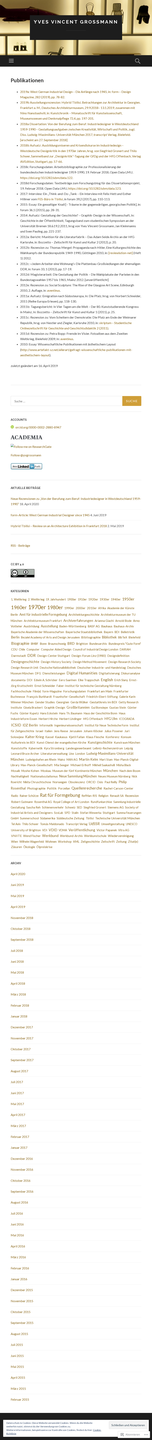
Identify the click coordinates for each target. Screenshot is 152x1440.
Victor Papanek (107, 830)
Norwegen (59, 782)
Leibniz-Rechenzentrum (108, 748)
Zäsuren (16, 847)
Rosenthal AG (43, 802)
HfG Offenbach (93, 718)
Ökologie (29, 847)
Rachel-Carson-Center (118, 788)
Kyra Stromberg (54, 748)
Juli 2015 (17, 1344)
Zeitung (121, 841)
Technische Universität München (117, 818)
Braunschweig (57, 643)
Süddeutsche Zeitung (70, 818)
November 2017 (22, 1038)
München (110, 771)
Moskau (46, 770)
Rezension (132, 795)
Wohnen (51, 841)
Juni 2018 (17, 961)
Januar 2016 (19, 1279)
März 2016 (18, 1257)
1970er (37, 607)
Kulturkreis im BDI (23, 742)
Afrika (102, 608)
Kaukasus (61, 737)
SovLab (58, 812)
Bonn (43, 643)
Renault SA (117, 795)
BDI (117, 632)
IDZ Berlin (30, 725)
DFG (38, 673)
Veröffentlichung (81, 830)
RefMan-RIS (89, 795)
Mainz (61, 759)
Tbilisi (90, 818)
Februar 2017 (20, 1136)
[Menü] (11, 61)
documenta (18, 680)
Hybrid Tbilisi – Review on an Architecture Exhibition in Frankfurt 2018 (59, 526)
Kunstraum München (127, 742)
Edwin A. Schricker (46, 680)
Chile (22, 649)
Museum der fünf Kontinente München (77, 770)
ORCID (91, 782)
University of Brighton (26, 830)
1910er (82, 599)
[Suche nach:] (76, 401)
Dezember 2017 (22, 1027)
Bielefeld (134, 637)
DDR (31, 655)
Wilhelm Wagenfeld (31, 841)
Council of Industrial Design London (95, 649)
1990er (69, 608)
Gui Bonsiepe (99, 707)
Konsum (126, 737)
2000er (81, 608)
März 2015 (18, 1388)
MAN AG (72, 759)
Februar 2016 (20, 1268)
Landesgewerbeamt (78, 748)
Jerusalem (75, 731)
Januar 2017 (19, 1147)
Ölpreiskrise (44, 847)
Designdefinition (118, 655)
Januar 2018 (19, 1016)
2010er (92, 608)
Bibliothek (109, 637)
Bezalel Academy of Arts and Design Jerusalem (50, 637)
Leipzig (128, 748)
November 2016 (22, 1169)
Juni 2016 (17, 1224)
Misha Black (123, 765)
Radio (14, 795)
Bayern (108, 632)
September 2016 (22, 1191)
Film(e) (37, 691)
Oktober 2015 (20, 1312)
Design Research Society (124, 662)
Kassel (49, 737)
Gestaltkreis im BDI (103, 702)
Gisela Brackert (33, 707)
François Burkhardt (39, 696)
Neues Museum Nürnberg (114, 776)
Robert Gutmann (22, 802)
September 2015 (22, 1323)
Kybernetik (35, 748)
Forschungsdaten (74, 691)
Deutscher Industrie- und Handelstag (101, 667)
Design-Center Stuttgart (53, 655)
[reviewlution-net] (120, 253)
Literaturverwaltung (54, 753)
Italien (48, 731)
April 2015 (18, 1377)
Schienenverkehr (53, 807)
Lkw (71, 753)
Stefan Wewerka (90, 812)
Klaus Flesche (95, 737)
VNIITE (16, 836)
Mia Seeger (61, 765)
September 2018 (22, 939)
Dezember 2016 (22, 1158)
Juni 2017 (17, 1093)
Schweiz (70, 807)
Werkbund (50, 836)
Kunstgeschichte (100, 742)
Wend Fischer (32, 836)
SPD (67, 812)
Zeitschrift (108, 841)
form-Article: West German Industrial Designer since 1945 (50, 515)
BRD (71, 643)
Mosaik (15, 770)
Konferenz (112, 737)
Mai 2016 (17, 1235)
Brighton (82, 643)
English (107, 679)
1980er (55, 607)
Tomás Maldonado (52, 824)
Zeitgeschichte (90, 841)
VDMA (63, 830)
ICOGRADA (126, 718)
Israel (39, 731)
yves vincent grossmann (76, 22)
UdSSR (94, 824)
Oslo (100, 782)
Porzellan (64, 788)
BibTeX (122, 637)
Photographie (36, 788)
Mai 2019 (17, 896)
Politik (52, 788)
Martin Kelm (88, 759)
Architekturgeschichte (83, 614)
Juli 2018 (17, 950)
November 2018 (22, 918)
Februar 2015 (20, 1399)
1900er (71, 599)
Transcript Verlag (76, 824)
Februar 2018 (20, 1005)
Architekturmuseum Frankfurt (43, 620)
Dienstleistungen (53, 673)
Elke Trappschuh (88, 680)
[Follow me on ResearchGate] (31, 446)
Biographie (20, 643)
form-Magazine (52, 691)
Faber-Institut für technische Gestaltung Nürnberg (89, 685)
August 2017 (19, 1071)
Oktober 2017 (20, 1049)
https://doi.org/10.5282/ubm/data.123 (94, 188)
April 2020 (18, 874)
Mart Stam (106, 759)
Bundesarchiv (98, 643)
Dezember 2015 (22, 1290)
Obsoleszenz (76, 782)
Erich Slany (121, 680)
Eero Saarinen (68, 680)
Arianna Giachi (104, 620)
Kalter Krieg (34, 737)
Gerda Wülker (79, 702)
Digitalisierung (109, 673)
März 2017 (18, 1126)
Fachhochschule (21, 691)
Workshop (65, 841)
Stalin (75, 812)
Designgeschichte (25, 661)
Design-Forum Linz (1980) (88, 655)
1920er (93, 599)
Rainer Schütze (29, 795)
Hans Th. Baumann (70, 713)
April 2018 (18, 983)
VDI (44, 830)
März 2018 (18, 994)
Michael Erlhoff (80, 765)
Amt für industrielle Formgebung (43, 614)
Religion (103, 795)
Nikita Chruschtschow (37, 782)
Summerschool (29, 818)
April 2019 (18, 907)
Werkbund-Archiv (71, 836)
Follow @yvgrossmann (26, 455)
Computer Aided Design (56, 649)
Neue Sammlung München (78, 776)
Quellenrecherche (86, 788)
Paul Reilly (110, 782)
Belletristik (128, 632)
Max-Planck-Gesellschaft (37, 765)
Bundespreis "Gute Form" (124, 643)
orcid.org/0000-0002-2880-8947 (38, 427)
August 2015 (19, 1334)
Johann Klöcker (93, 731)
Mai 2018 (17, 972)
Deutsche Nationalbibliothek (58, 667)
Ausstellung (49, 626)
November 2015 (22, 1301)
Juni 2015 (17, 1356)
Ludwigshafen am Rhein (41, 759)
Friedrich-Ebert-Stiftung (102, 696)
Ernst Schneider (44, 685)
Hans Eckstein (49, 713)
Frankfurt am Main (99, 691)
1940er (116, 599)
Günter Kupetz (29, 713)
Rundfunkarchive (101, 802)
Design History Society (56, 662)
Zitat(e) (133, 841)
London (80, 753)
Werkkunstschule (95, 836)
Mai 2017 (17, 1104)
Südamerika (47, 818)
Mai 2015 (17, 1366)
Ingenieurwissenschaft (68, 725)
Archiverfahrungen (78, 620)
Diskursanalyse (130, 673)
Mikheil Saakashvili (103, 765)
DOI (29, 680)
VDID (53, 830)
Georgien (62, 702)
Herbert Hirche (48, 718)
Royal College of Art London (71, 802)
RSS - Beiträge (20, 545)
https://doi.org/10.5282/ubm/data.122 (46, 178)
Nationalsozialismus (44, 776)
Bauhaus (106, 626)
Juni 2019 (17, 885)
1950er (128, 599)
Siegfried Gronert (95, 807)
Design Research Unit (24, 667)
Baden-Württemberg (72, 626)
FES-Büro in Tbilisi (50, 199)
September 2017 (22, 1060)
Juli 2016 (17, 1213)
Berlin (15, 637)
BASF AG (94, 626)
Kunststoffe (19, 748)
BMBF (34, 643)
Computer (33, 649)
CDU (14, 649)
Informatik (46, 725)
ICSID (16, 725)
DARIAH (125, 649)
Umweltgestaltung (112, 824)
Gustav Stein (117, 707)
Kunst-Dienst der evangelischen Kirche (61, 742)
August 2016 (19, 1202)
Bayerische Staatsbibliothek (84, 632)
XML (76, 841)
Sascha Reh (33, 807)
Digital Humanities (81, 673)
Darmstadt (18, 655)
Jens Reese (61, 731)
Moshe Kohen (30, 770)
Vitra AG (123, 830)
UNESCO (131, 824)
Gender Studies (45, 702)
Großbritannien (78, 707)
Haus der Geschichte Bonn (100, 713)
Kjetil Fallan (77, 737)
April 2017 (18, 1115)
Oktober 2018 (20, 928)
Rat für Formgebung (60, 795)
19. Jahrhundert (56, 599)
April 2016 (18, 1246)
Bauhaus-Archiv (124, 626)
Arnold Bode (123, 620)
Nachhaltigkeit (20, 776)
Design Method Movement (90, 662)
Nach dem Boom (129, 770)
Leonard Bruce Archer (25, 753)
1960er (19, 607)
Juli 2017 (17, 1082)
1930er (104, 599)
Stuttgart (109, 812)
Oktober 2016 (20, 1180)
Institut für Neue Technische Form (106, 725)
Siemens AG (116, 807)
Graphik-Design (54, 707)
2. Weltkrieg (36, 599)
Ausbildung (31, 626)
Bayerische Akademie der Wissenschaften (37, 632)
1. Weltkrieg (19, 599)
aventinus (53, 290)
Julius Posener (113, 731)
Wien (14, 841)
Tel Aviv (16, 824)
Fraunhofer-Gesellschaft (69, 696)
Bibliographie (91, 637)
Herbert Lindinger (70, 718)
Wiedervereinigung (121, 836)
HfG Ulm (111, 719)
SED (79, 807)
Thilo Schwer (30, 824)
